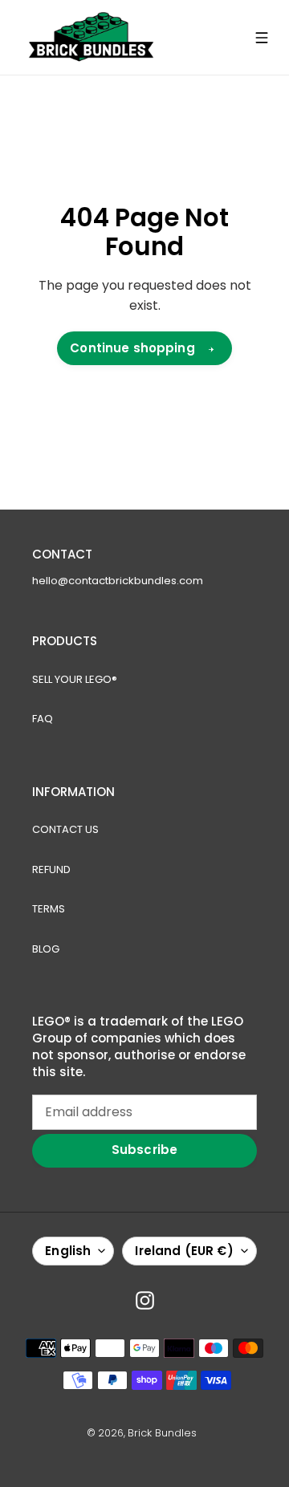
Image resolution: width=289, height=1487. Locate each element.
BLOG (45, 949)
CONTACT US (65, 829)
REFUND (51, 869)
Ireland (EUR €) (184, 1250)
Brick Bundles (162, 1432)
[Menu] (262, 37)
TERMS (48, 908)
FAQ (42, 718)
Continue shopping (132, 347)
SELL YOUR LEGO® (74, 679)
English (68, 1250)
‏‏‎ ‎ (201, 1432)
